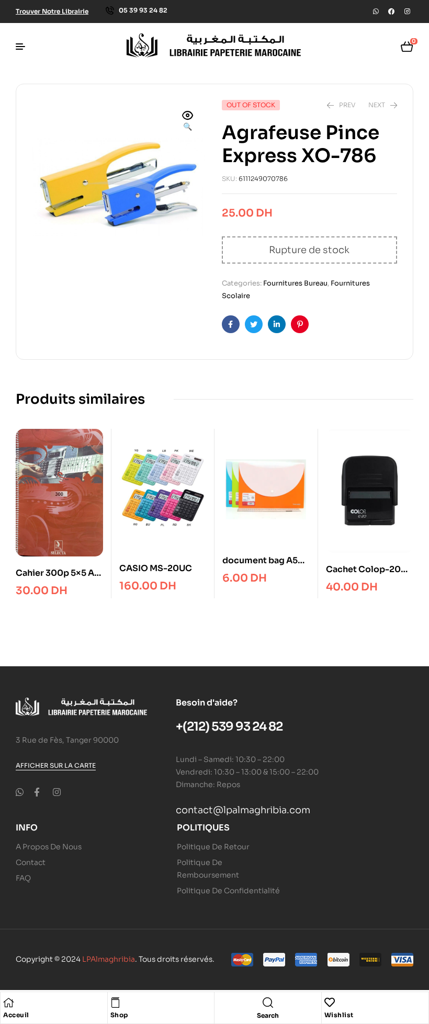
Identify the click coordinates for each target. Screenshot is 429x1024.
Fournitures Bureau (295, 283)
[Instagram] (407, 11)
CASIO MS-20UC (155, 568)
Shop (119, 1015)
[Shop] (115, 1002)
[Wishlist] (329, 1002)
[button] (188, 121)
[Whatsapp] (375, 11)
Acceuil (16, 1015)
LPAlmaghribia (108, 959)
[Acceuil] (8, 1002)
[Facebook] (391, 11)
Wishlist (339, 1015)
